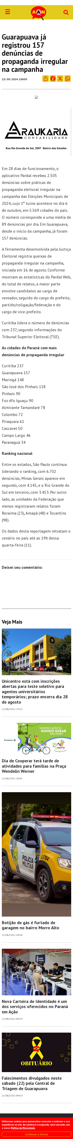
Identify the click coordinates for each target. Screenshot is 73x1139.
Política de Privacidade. (23, 1128)
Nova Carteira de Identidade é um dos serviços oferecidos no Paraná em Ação (35, 1006)
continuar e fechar (36, 1134)
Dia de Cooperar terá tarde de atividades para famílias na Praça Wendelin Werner (34, 766)
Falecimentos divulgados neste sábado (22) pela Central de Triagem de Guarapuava (32, 1083)
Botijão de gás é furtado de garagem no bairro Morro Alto (30, 925)
